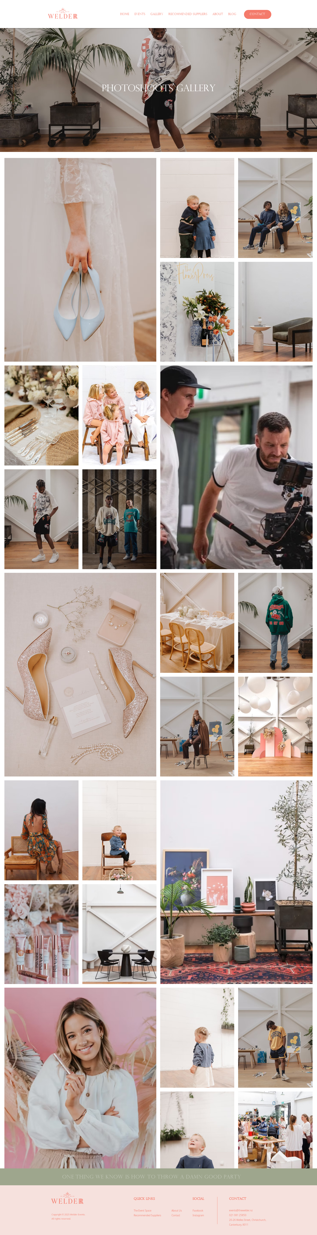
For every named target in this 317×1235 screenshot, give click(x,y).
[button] (158, 14)
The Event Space (142, 1210)
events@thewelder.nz (241, 1210)
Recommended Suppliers (147, 1215)
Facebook (198, 1210)
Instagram (198, 1215)
